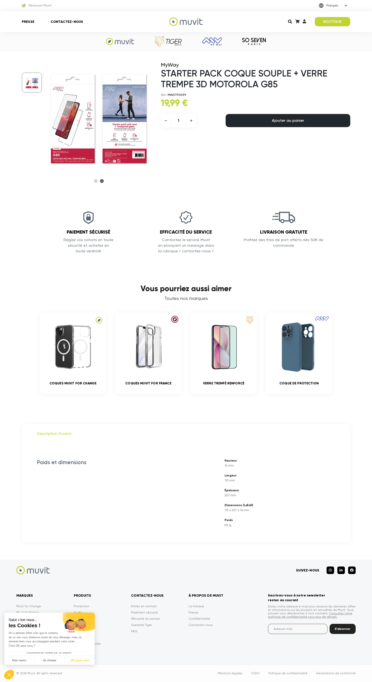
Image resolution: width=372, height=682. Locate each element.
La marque (196, 606)
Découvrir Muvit (40, 5)
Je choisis (49, 660)
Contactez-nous (67, 22)
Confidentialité (199, 618)
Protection (81, 606)
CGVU (255, 673)
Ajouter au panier (288, 120)
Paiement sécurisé (144, 612)
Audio (78, 612)
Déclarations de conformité (336, 673)
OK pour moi (79, 660)
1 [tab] (96, 181)
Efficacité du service (145, 618)
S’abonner (342, 629)
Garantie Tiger (141, 625)
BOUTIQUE (332, 21)
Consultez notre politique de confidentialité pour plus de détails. (310, 615)
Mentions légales (230, 673)
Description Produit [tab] (54, 433)
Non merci (19, 660)
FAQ (134, 631)
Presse (28, 22)
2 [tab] (102, 181)
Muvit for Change (28, 606)
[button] (9, 675)
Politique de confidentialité (287, 673)
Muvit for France (27, 612)
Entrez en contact (144, 606)
